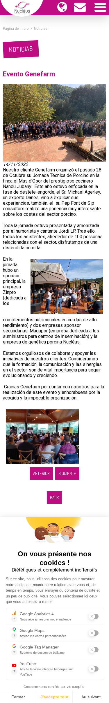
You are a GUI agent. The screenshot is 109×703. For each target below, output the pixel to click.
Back (54, 498)
